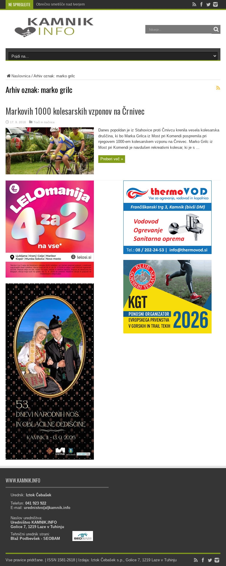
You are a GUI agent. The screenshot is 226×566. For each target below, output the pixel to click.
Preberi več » (111, 159)
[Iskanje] (216, 29)
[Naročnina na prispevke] (218, 88)
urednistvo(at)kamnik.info (47, 507)
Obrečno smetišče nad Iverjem (60, 4)
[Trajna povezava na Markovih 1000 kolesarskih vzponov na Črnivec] (50, 173)
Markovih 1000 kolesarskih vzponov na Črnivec (75, 111)
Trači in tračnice (44, 122)
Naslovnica (20, 76)
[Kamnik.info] (50, 33)
